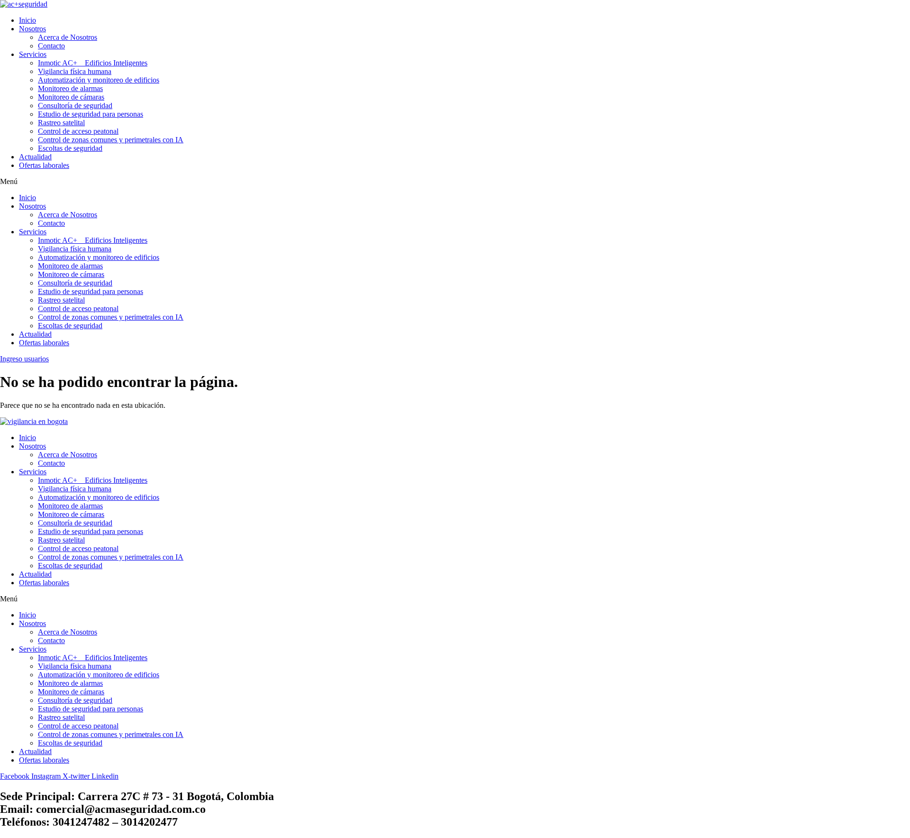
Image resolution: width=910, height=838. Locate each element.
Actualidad (35, 157)
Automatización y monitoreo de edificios (98, 80)
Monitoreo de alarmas (70, 88)
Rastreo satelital (61, 123)
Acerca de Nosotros (67, 37)
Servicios (32, 54)
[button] (455, 181)
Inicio (27, 20)
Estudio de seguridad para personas (90, 114)
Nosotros (32, 29)
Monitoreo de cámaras (71, 97)
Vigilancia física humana (74, 71)
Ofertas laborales (44, 165)
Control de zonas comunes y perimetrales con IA (110, 140)
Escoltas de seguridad (70, 148)
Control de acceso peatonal (78, 131)
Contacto (51, 46)
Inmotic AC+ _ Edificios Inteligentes (92, 63)
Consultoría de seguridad (75, 105)
